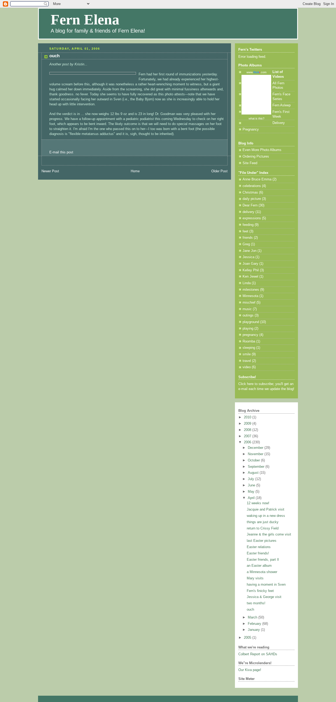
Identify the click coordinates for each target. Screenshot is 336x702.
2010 (248, 417)
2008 (248, 430)
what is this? (256, 118)
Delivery (278, 123)
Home (135, 171)
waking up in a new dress (266, 516)
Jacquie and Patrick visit (265, 509)
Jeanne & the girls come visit (269, 534)
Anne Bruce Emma (257, 179)
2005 (248, 637)
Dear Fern (250, 205)
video (247, 367)
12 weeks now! (258, 503)
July (251, 479)
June (252, 485)
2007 (248, 436)
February (255, 624)
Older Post (219, 171)
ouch (54, 55)
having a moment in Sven (266, 584)
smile (247, 354)
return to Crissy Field (263, 528)
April (252, 498)
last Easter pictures (261, 541)
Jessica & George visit (264, 597)
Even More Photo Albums (262, 150)
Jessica (248, 257)
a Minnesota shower (262, 572)
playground (251, 322)
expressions (252, 218)
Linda (247, 283)
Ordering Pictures (256, 156)
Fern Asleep (281, 105)
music (247, 309)
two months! (256, 603)
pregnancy (250, 335)
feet (245, 231)
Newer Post (50, 171)
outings (248, 315)
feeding (248, 225)
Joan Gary (250, 264)
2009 (248, 423)
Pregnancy (251, 129)
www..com (256, 72)
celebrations (252, 186)
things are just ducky (263, 522)
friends (248, 238)
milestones (251, 290)
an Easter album (259, 566)
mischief (249, 302)
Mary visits (255, 578)
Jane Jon (249, 251)
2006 (248, 442)
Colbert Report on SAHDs (257, 654)
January (254, 630)
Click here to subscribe (255, 384)
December (256, 448)
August (254, 473)
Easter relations (259, 547)
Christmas (250, 192)
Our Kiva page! (249, 670)
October (254, 460)
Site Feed (250, 163)
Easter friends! (258, 553)
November (256, 454)
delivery (248, 212)
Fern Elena (85, 20)
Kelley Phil (251, 270)
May (251, 491)
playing (248, 328)
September (256, 467)
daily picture (252, 199)
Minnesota (250, 296)
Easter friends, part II (263, 559)
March (253, 617)
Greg (246, 244)
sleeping (249, 348)
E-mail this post (61, 152)
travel (247, 361)
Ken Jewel (250, 276)
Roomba (249, 341)
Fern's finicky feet (260, 591)
